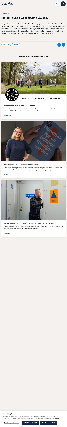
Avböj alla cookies (31, 423)
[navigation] (7, 4)
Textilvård (16, 44)
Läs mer (57, 418)
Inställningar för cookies (11, 423)
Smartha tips (6, 44)
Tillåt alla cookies (48, 423)
